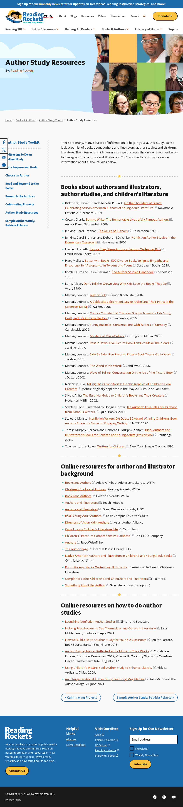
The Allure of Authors (114, 231)
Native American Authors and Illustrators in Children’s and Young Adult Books (120, 556)
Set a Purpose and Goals (21, 167)
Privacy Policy (13, 799)
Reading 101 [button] (13, 29)
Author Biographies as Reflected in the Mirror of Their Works (108, 651)
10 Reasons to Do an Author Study (18, 157)
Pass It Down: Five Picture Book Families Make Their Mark (131, 343)
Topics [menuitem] (173, 29)
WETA (47, 16)
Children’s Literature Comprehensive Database (99, 536)
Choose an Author (17, 175)
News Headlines (76, 744)
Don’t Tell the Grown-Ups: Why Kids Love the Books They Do (127, 284)
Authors (72, 542)
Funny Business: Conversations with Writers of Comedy (130, 325)
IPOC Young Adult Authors (85, 516)
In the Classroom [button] (44, 29)
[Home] (24, 16)
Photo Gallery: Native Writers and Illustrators (97, 567)
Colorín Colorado (106, 740)
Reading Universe (107, 750)
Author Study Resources (21, 213)
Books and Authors (80, 482)
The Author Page (78, 549)
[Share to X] (4, 150)
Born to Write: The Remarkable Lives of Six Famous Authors (129, 219)
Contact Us (17, 771)
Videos (102, 16)
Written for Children (112, 446)
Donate (168, 17)
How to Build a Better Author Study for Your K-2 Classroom (107, 640)
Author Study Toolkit (51, 120)
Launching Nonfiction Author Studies (92, 621)
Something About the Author (86, 585)
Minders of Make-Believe (109, 336)
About (62, 16)
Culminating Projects (19, 204)
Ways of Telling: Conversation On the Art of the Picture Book (133, 372)
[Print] (4, 165)
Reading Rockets (22, 70)
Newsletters (118, 16)
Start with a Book (106, 755)
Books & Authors (25, 120)
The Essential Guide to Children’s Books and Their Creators (125, 395)
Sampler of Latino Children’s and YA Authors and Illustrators (108, 579)
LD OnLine (102, 745)
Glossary (71, 739)
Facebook (155, 797)
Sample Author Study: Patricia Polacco (20, 223)
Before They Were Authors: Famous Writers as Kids (127, 249)
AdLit (99, 734)
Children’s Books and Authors (85, 489)
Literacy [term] (139, 482)
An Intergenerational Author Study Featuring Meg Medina (106, 679)
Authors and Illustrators (83, 502)
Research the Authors (20, 196)
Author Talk (99, 295)
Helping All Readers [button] (78, 29)
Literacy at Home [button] (147, 29)
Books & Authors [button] (114, 29)
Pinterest (164, 797)
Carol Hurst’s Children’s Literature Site (93, 529)
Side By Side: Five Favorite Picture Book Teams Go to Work (132, 354)
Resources (87, 16)
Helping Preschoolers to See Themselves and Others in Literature (112, 628)
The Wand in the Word (107, 366)
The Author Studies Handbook (134, 272)
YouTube (174, 797)
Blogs (73, 16)
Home (8, 120)
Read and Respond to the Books (22, 186)
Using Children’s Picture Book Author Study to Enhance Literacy (110, 668)
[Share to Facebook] (4, 142)
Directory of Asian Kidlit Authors (88, 522)
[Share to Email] (4, 157)
